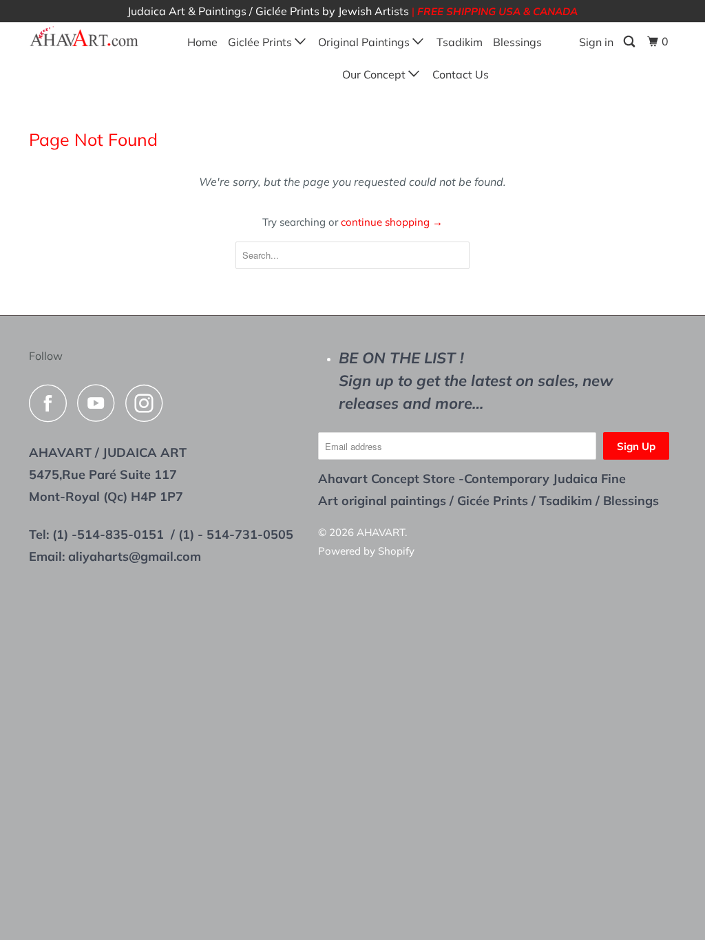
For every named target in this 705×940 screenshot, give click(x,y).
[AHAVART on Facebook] (51, 403)
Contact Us (460, 74)
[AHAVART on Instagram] (148, 403)
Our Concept (375, 74)
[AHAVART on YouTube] (100, 403)
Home (202, 42)
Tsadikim (459, 42)
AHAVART (381, 532)
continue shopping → (392, 221)
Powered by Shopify (366, 550)
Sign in (596, 42)
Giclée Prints (261, 42)
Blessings (517, 42)
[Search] (630, 41)
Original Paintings (365, 42)
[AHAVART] (84, 37)
